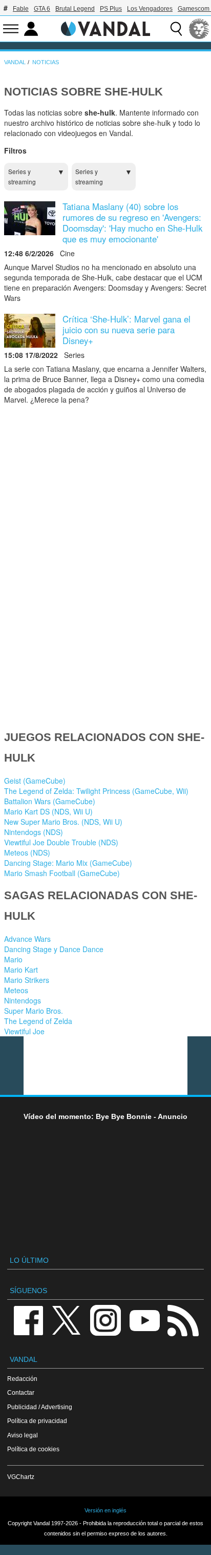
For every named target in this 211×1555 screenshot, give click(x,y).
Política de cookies (33, 1449)
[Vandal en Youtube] (144, 1319)
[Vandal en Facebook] (28, 1319)
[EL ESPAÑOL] (199, 28)
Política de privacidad (37, 1420)
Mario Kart (21, 969)
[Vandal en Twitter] (66, 1319)
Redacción (22, 1378)
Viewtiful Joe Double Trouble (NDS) (61, 842)
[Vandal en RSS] (182, 1319)
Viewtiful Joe (24, 1031)
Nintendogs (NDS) (33, 832)
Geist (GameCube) (35, 780)
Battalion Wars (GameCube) (49, 801)
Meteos (16, 990)
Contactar (20, 1392)
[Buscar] (176, 29)
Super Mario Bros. (33, 1011)
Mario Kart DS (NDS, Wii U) (48, 811)
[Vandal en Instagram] (105, 1319)
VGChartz (20, 1476)
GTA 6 (42, 8)
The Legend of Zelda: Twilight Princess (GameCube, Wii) (96, 791)
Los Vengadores (150, 8)
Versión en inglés (105, 1510)
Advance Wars (27, 939)
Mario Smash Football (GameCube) (62, 873)
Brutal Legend (75, 8)
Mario (13, 959)
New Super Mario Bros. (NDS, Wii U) (63, 822)
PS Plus (111, 8)
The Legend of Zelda (38, 1021)
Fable (21, 8)
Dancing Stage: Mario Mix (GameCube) (68, 863)
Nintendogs (22, 1000)
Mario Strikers (26, 980)
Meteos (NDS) (27, 852)
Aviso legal (22, 1435)
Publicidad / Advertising (39, 1407)
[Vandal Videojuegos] (105, 28)
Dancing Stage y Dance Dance (53, 949)
